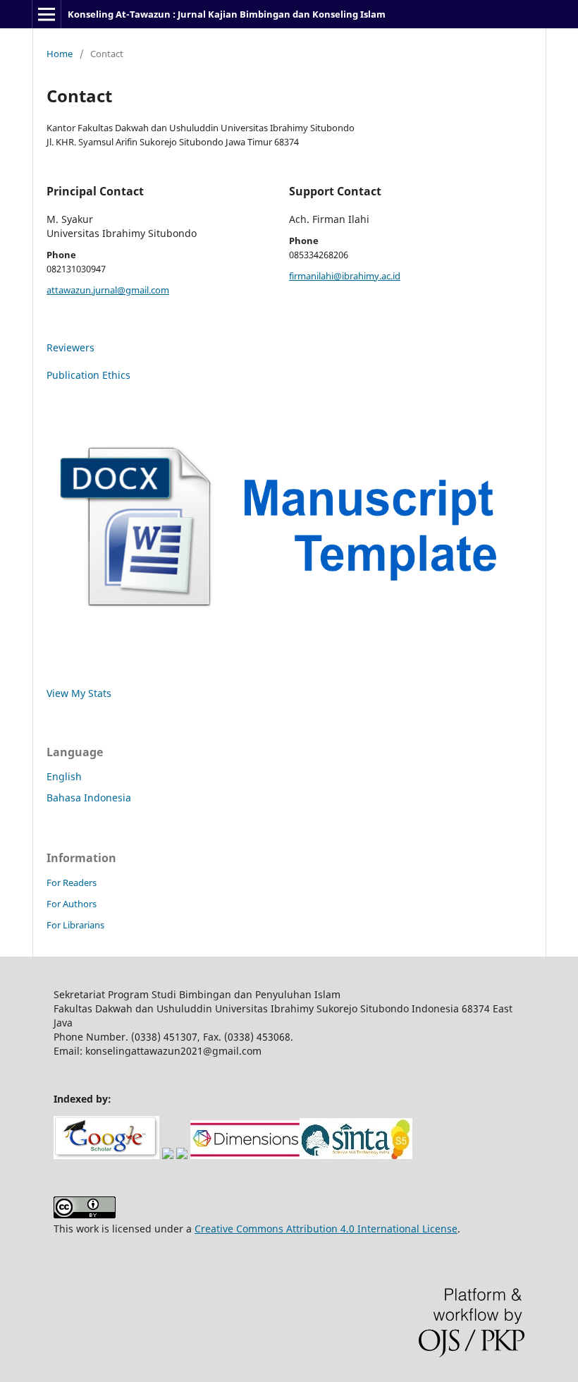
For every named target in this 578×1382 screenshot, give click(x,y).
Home (60, 53)
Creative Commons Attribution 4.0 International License (326, 1228)
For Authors (72, 903)
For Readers (72, 882)
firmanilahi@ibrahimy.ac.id (344, 275)
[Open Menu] (46, 14)
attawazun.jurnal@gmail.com (108, 290)
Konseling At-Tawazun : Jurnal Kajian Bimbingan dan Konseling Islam (227, 14)
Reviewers (70, 347)
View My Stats (79, 693)
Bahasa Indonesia (89, 797)
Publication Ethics (88, 375)
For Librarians (75, 925)
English (64, 776)
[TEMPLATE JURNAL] (289, 623)
